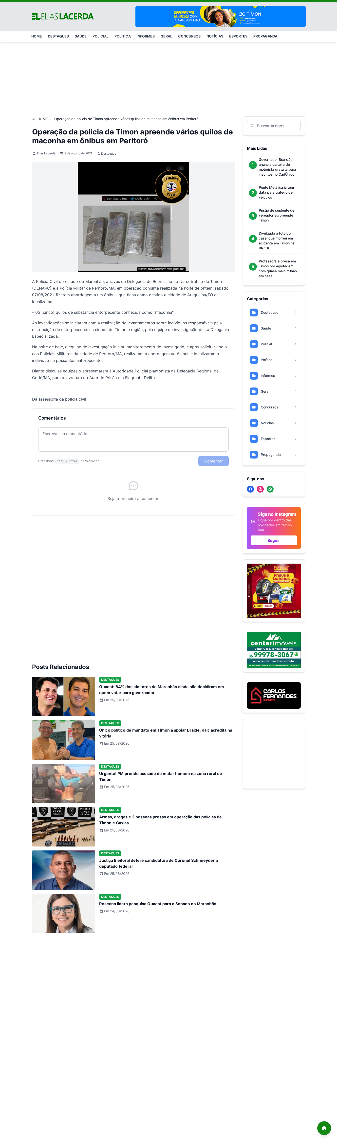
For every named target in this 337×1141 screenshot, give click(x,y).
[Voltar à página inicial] (324, 1128)
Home (42, 119)
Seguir (273, 540)
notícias (214, 36)
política (122, 36)
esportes (238, 36)
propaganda (265, 36)
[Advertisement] (168, 77)
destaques (58, 36)
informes (146, 36)
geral (166, 36)
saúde (81, 36)
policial (101, 36)
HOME (36, 36)
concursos (189, 36)
